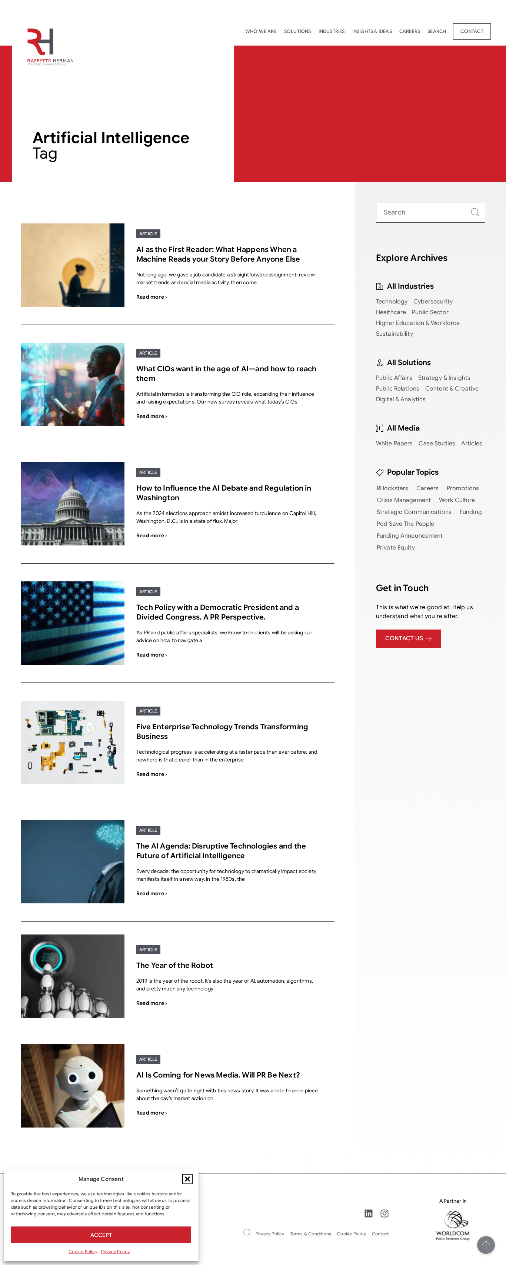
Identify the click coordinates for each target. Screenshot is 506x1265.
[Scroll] (486, 1245)
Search (436, 31)
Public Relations (397, 388)
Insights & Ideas (372, 31)
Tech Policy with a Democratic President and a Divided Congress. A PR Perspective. (217, 612)
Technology (391, 301)
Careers (409, 31)
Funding (471, 512)
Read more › (151, 296)
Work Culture (457, 500)
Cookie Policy (83, 1251)
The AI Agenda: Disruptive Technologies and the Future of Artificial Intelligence (221, 850)
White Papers (394, 443)
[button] (187, 1179)
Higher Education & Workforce (418, 323)
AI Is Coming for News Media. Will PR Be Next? (218, 1075)
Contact (471, 31)
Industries (332, 31)
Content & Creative (452, 388)
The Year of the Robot (174, 965)
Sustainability (394, 334)
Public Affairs (394, 378)
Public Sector (430, 312)
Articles (471, 443)
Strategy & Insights (444, 378)
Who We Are (261, 31)
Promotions (463, 488)
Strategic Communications (414, 512)
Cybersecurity (433, 301)
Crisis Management (404, 500)
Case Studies (437, 443)
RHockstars (392, 488)
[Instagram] (384, 1213)
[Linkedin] (368, 1213)
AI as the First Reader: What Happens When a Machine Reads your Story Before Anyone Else (218, 254)
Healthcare (391, 312)
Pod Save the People (405, 524)
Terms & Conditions (311, 1233)
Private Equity (396, 547)
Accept (101, 1235)
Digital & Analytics (401, 399)
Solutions (297, 31)
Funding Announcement (410, 535)
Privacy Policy (115, 1251)
